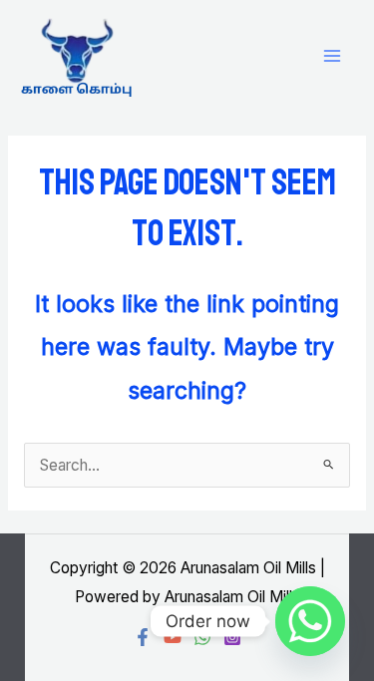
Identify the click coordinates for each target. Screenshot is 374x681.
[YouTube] (173, 637)
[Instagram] (232, 637)
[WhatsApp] (202, 637)
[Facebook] (143, 637)
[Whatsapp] (310, 621)
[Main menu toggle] (332, 56)
